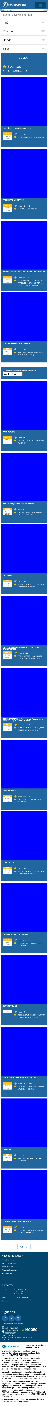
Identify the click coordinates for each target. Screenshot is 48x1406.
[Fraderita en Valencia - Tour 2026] (24, 112)
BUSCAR (24, 58)
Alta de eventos (7, 1273)
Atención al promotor (9, 1263)
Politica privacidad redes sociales (12, 1323)
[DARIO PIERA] (24, 846)
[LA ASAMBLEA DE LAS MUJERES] (24, 918)
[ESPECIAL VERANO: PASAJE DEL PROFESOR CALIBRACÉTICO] (24, 631)
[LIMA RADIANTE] (24, 775)
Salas (6, 48)
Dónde (7, 40)
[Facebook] (5, 1318)
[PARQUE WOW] (24, 10)
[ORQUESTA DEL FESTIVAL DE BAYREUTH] (24, 1062)
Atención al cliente (8, 1260)
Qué (5, 22)
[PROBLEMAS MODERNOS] (24, 184)
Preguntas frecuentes (9, 1270)
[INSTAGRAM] (18, 1318)
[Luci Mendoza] (24, 559)
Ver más (24, 1246)
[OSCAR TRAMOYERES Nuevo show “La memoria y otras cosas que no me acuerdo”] (24, 703)
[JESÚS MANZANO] (24, 990)
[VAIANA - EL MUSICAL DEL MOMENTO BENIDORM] (24, 256)
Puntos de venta (7, 1267)
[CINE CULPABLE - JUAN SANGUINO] (24, 1205)
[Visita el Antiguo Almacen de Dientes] (24, 488)
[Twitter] (11, 1318)
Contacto (5, 1301)
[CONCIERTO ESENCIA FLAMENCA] (24, 327)
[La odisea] (24, 1133)
